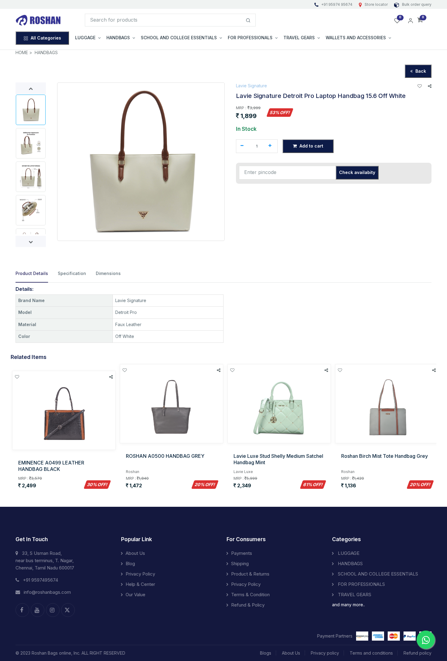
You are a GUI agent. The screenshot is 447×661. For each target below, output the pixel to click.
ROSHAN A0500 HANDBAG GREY (165, 456)
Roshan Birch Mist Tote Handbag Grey (384, 456)
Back (420, 71)
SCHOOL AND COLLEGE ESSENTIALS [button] (179, 37)
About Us (135, 553)
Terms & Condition (250, 594)
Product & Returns (250, 574)
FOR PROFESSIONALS (361, 584)
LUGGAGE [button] (85, 37)
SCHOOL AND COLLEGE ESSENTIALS (377, 574)
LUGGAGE (348, 553)
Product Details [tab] (32, 273)
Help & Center (140, 584)
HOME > (24, 52)
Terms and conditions (371, 653)
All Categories (46, 37)
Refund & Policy (248, 605)
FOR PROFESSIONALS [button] (250, 37)
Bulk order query (416, 4)
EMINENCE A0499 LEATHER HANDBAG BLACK (51, 466)
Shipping (240, 563)
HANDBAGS (46, 52)
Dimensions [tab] (108, 273)
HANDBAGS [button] (118, 37)
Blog (130, 563)
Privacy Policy (140, 574)
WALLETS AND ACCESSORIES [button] (356, 37)
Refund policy (417, 653)
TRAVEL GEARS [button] (299, 37)
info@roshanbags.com (47, 592)
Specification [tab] (72, 273)
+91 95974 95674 (336, 4)
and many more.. (348, 604)
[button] (420, 20)
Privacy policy (325, 653)
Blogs (265, 653)
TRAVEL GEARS (354, 594)
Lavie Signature (251, 85)
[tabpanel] (223, 314)
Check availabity (357, 172)
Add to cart (310, 145)
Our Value (135, 594)
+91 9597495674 (40, 580)
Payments (241, 553)
